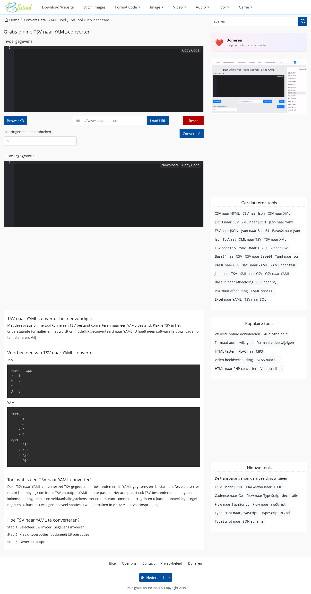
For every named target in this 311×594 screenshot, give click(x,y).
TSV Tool (76, 19)
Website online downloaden (237, 334)
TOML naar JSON (228, 487)
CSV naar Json (253, 213)
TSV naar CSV (225, 248)
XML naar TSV (250, 239)
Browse (13, 120)
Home (13, 19)
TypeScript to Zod (275, 512)
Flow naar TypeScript (232, 504)
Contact (148, 563)
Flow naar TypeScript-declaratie (272, 495)
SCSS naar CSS (268, 359)
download (170, 165)
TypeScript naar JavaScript (236, 512)
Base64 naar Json (286, 230)
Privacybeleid (171, 563)
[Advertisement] (104, 269)
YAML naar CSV (227, 265)
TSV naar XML (275, 239)
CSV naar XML (279, 213)
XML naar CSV (251, 273)
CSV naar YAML (277, 273)
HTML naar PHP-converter (236, 368)
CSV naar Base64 (258, 256)
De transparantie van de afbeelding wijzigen (251, 478)
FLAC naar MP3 (251, 351)
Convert (190, 133)
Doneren (195, 563)
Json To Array (225, 239)
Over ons (129, 563)
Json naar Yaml (281, 222)
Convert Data (35, 19)
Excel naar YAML (228, 299)
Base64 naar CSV (228, 256)
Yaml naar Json (287, 256)
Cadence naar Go (229, 495)
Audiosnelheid (276, 334)
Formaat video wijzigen (275, 342)
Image (155, 7)
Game (244, 7)
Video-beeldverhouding (234, 359)
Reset (193, 120)
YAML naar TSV (251, 248)
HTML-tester (225, 351)
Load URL (158, 120)
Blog (112, 563)
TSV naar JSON (226, 230)
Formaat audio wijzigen (234, 342)
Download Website (58, 7)
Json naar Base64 (255, 230)
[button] (302, 21)
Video (178, 7)
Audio (201, 7)
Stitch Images (94, 7)
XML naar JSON (254, 222)
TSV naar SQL (255, 299)
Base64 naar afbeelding (234, 282)
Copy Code (190, 50)
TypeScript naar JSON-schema (239, 521)
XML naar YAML (255, 265)
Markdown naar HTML (264, 487)
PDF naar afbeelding (231, 291)
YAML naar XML (283, 265)
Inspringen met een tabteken (27, 131)
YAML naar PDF (263, 291)
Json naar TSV (226, 273)
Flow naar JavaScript (269, 504)
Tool (222, 7)
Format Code (126, 7)
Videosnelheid (272, 368)
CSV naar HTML (227, 213)
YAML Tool (58, 19)
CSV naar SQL (267, 282)
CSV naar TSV (277, 248)
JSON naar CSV (227, 222)
